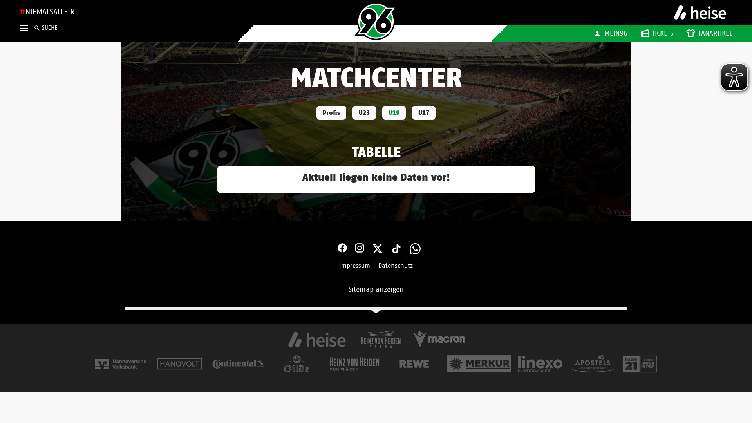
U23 (364, 113)
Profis (331, 113)
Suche (49, 28)
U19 (394, 113)
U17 (423, 113)
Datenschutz (395, 265)
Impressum (354, 265)
